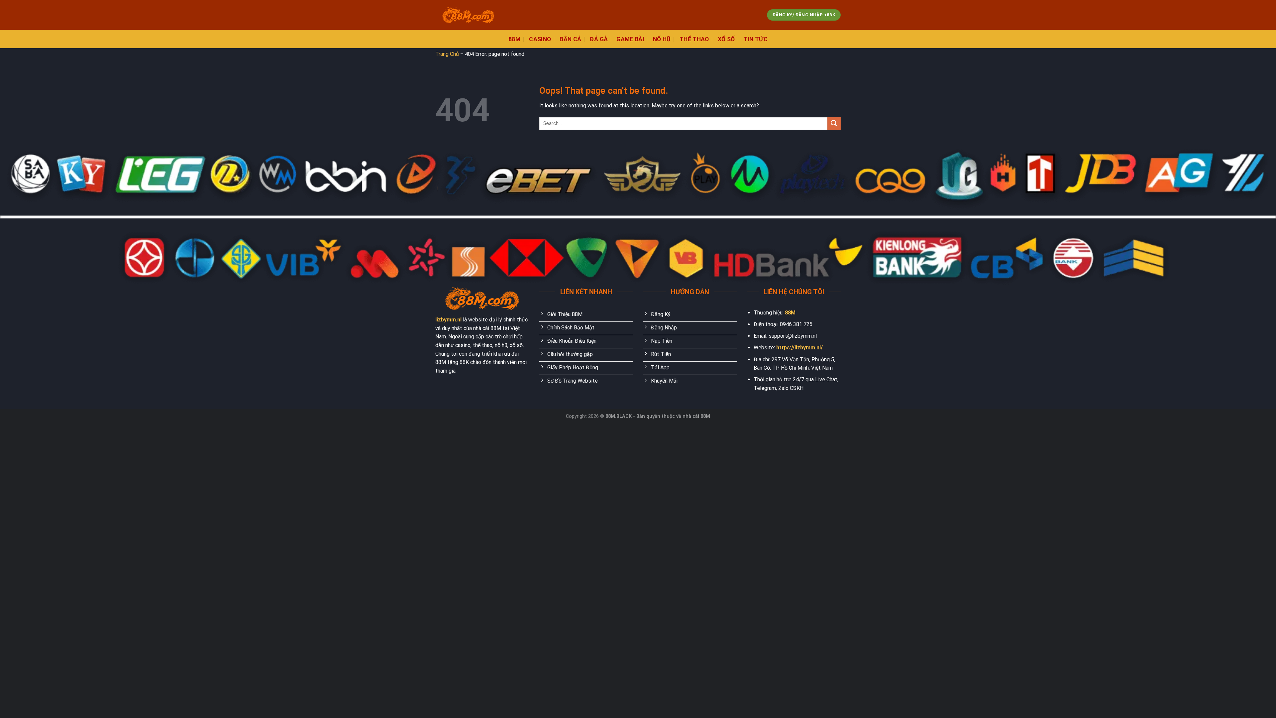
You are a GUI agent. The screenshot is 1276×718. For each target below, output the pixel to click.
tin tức (755, 39)
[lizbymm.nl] (468, 15)
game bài (630, 39)
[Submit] (834, 123)
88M (790, 312)
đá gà (599, 39)
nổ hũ (662, 39)
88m (514, 39)
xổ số (726, 39)
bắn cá (570, 39)
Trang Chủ (447, 54)
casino (540, 39)
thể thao (694, 39)
